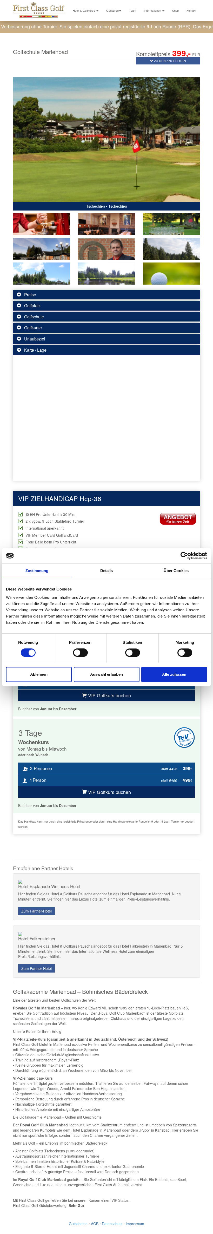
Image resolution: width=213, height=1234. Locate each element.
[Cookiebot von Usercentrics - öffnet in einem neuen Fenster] (184, 556)
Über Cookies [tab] (176, 570)
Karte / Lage (35, 350)
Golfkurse (33, 328)
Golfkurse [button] (112, 10)
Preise (30, 295)
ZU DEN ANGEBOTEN (169, 60)
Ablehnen (39, 674)
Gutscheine (78, 1223)
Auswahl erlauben (106, 674)
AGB (94, 1223)
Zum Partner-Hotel (36, 911)
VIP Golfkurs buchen (109, 695)
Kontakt (191, 10)
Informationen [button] (153, 10)
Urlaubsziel (34, 339)
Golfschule (34, 317)
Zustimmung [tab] (37, 570)
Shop (175, 10)
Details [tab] (106, 570)
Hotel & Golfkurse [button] (84, 10)
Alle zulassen (174, 674)
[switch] (80, 652)
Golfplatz (32, 305)
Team (132, 10)
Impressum (135, 1223)
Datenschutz (112, 1223)
